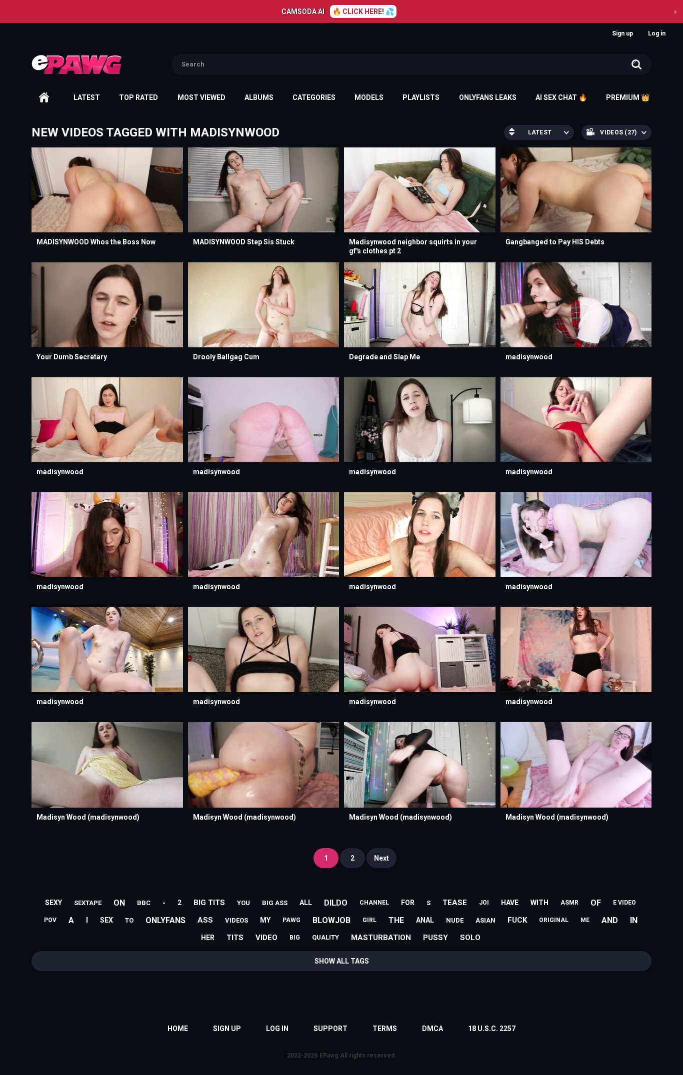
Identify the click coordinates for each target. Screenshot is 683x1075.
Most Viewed (202, 97)
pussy (435, 937)
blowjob (331, 920)
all (306, 903)
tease (454, 902)
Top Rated (138, 97)
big (295, 937)
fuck (517, 920)
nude (455, 920)
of (595, 903)
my (265, 920)
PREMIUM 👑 (628, 97)
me (585, 920)
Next (381, 858)
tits (235, 937)
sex (106, 920)
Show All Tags (341, 961)
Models (369, 97)
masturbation (381, 937)
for (407, 903)
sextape (88, 903)
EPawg (329, 1055)
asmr (569, 902)
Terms (384, 1029)
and (610, 920)
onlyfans (166, 920)
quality (325, 937)
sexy (53, 903)
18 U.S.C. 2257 (492, 1029)
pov (50, 920)
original (553, 920)
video (267, 937)
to (129, 920)
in (634, 920)
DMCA (432, 1029)
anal (425, 920)
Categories (314, 97)
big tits (209, 902)
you (243, 903)
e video (624, 902)
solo (470, 937)
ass (205, 920)
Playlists (421, 97)
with (539, 903)
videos (236, 920)
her (207, 938)
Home (44, 97)
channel (374, 902)
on (119, 903)
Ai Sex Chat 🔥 (561, 97)
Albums (259, 97)
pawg (291, 920)
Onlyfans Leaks (487, 97)
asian (486, 920)
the (396, 920)
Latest (87, 97)
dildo (336, 903)
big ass (275, 903)
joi (484, 902)
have (509, 903)
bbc (143, 903)
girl (369, 920)
